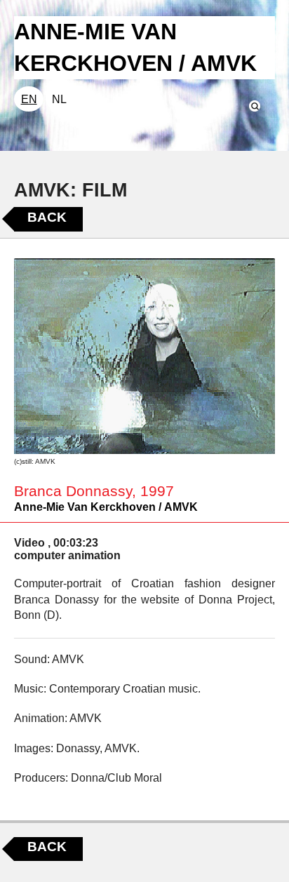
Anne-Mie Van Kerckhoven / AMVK (106, 507)
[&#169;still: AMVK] (144, 356)
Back (47, 217)
